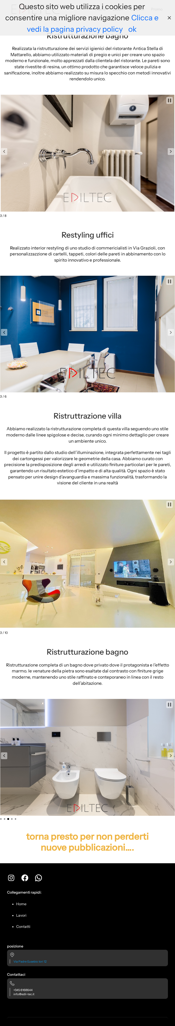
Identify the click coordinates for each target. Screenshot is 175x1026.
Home (21, 904)
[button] (4, 151)
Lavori (21, 915)
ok (132, 29)
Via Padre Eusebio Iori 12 (29, 961)
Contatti (23, 926)
